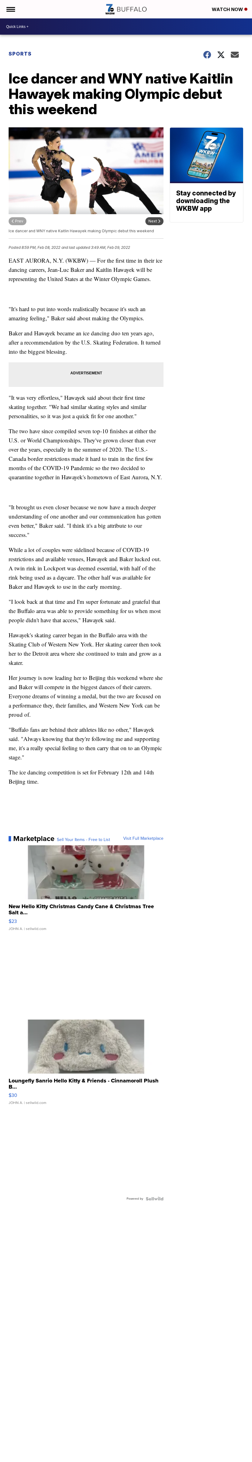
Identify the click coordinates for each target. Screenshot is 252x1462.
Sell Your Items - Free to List (83, 840)
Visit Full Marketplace (143, 838)
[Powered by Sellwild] (154, 1199)
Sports (20, 54)
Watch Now (228, 9)
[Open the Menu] (10, 9)
